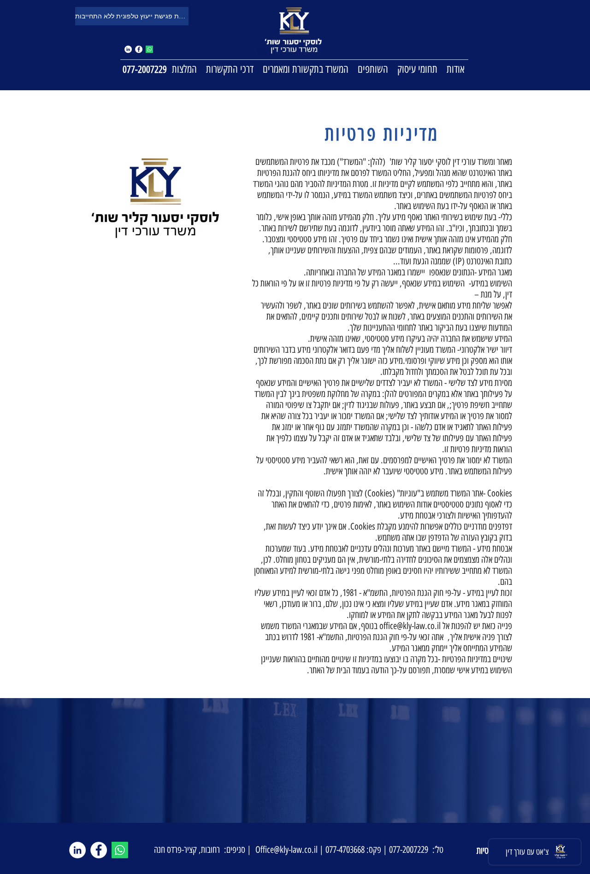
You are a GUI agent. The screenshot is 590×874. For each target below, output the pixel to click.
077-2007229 (145, 69)
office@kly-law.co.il (410, 625)
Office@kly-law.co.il (286, 849)
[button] (417, 69)
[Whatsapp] (149, 49)
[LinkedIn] (77, 850)
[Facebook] (138, 49)
